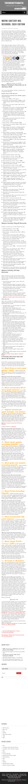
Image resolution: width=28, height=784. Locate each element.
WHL (4, 737)
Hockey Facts (23, 774)
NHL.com (5, 729)
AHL (4, 745)
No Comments (14, 28)
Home (3, 774)
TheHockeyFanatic (14, 3)
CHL (4, 750)
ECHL (4, 752)
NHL (4, 758)
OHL (4, 731)
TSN (4, 736)
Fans (3, 627)
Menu (3, 12)
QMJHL (4, 732)
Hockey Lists (5, 775)
